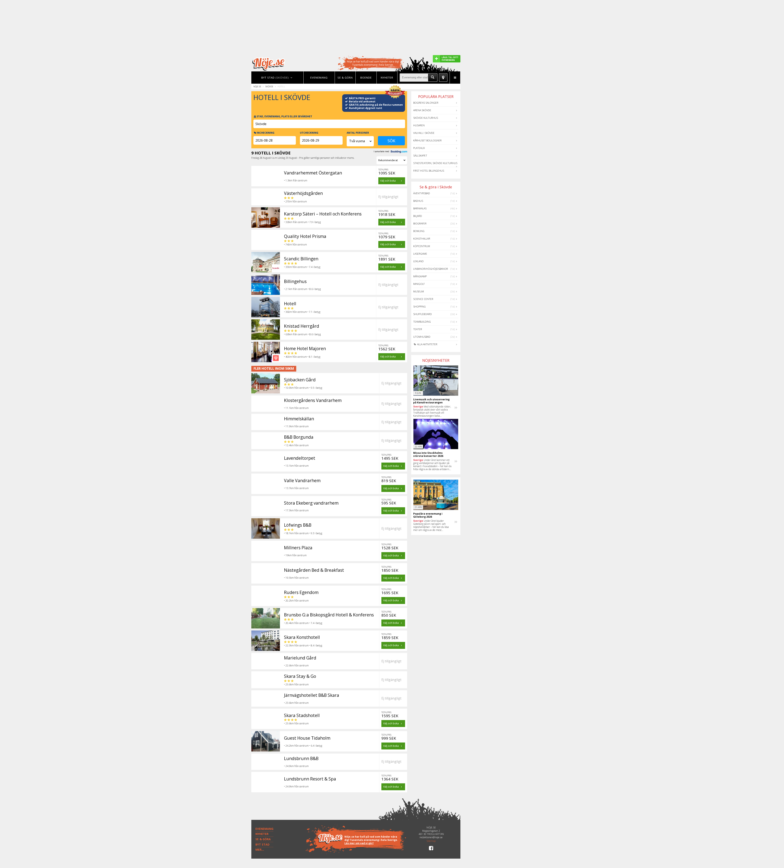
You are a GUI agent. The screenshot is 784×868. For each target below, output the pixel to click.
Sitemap (431, 841)
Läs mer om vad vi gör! (359, 843)
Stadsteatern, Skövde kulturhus (435, 163)
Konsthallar (421, 238)
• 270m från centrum (295, 201)
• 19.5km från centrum (296, 577)
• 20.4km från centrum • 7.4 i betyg (303, 623)
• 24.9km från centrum (296, 766)
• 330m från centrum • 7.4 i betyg (302, 267)
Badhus (418, 201)
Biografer (420, 223)
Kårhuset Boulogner (427, 140)
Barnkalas (420, 208)
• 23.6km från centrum (296, 684)
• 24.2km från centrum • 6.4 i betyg (303, 745)
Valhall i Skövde (423, 133)
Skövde (269, 86)
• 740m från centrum (295, 244)
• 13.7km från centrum (296, 488)
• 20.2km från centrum (296, 600)
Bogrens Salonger (425, 102)
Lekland (418, 261)
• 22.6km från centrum (296, 665)
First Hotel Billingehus (428, 170)
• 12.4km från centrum (296, 445)
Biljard (417, 216)
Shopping (419, 306)
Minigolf (419, 284)
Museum (418, 291)
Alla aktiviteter (426, 344)
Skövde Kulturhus (425, 118)
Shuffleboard (422, 314)
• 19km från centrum (295, 555)
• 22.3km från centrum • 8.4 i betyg (303, 645)
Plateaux (419, 148)
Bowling (418, 231)
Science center (423, 299)
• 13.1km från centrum (296, 465)
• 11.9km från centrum (296, 426)
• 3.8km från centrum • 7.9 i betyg (302, 222)
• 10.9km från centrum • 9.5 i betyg (303, 388)
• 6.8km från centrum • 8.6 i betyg (302, 334)
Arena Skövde (422, 110)
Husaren (419, 125)
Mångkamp (420, 276)
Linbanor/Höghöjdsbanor (430, 269)
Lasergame (420, 253)
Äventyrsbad (421, 193)
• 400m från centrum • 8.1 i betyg (302, 357)
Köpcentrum (421, 246)
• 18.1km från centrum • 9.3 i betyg (303, 533)
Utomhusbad (421, 337)
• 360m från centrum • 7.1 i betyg (302, 312)
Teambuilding (422, 321)
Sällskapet (420, 155)
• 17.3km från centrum (296, 510)
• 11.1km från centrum (296, 408)
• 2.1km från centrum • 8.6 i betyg (302, 289)
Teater (417, 329)
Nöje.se (257, 86)
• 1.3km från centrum (295, 180)
